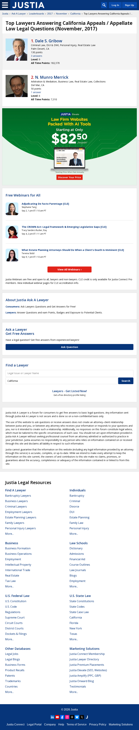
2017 (50, 13)
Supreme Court (15, 617)
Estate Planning (80, 517)
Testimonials (78, 686)
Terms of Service (77, 724)
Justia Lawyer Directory (84, 659)
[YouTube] (57, 717)
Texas (73, 634)
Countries (11, 686)
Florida (74, 623)
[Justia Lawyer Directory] (87, 717)
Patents (10, 675)
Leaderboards (36, 13)
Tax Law (10, 581)
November (61, 13)
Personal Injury (79, 528)
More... (9, 534)
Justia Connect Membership (87, 654)
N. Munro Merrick (51, 77)
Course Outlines (80, 564)
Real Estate (12, 575)
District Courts (14, 628)
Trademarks (13, 681)
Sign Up (129, 5)
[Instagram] (67, 717)
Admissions (77, 554)
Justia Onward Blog (82, 681)
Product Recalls (14, 670)
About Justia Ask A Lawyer (27, 300)
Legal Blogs (12, 659)
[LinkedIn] (52, 717)
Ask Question (69, 347)
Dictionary (76, 548)
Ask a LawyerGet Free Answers (20, 331)
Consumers (12, 306)
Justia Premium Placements (87, 665)
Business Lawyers (16, 501)
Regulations (12, 612)
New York (76, 628)
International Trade (17, 570)
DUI (72, 512)
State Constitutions (82, 601)
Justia (5, 13)
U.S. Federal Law (17, 596)
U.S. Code (11, 606)
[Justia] (28, 5)
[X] (82, 717)
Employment (13, 559)
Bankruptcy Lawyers (18, 495)
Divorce (74, 506)
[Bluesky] (77, 717)
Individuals (78, 490)
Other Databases (18, 649)
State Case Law (79, 612)
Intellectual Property (18, 564)
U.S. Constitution (15, 601)
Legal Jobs (11, 654)
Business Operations (18, 554)
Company (50, 724)
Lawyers (11, 312)
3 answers (36, 55)
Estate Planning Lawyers (20, 517)
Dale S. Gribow (48, 41)
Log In (115, 5)
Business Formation (18, 548)
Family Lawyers (14, 523)
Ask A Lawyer (19, 13)
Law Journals (78, 570)
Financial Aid (77, 559)
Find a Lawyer (17, 365)
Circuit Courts (14, 623)
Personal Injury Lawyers (20, 528)
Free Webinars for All (23, 195)
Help (61, 724)
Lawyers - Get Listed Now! (69, 391)
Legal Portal (34, 724)
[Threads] (72, 717)
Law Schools (79, 543)
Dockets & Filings (16, 634)
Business (11, 543)
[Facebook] (62, 717)
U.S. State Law (80, 596)
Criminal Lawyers (16, 506)
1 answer (36, 92)
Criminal (75, 501)
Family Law (76, 523)
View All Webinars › (69, 269)
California (75, 13)
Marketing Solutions (85, 649)
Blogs (73, 575)
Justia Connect (15, 724)
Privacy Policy (97, 724)
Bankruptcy (77, 495)
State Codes (77, 606)
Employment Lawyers (18, 512)
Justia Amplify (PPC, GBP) (85, 675)
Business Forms (15, 665)
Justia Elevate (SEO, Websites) (88, 670)
